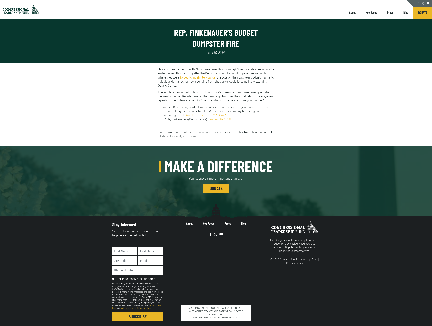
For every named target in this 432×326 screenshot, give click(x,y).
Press (390, 12)
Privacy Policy (294, 263)
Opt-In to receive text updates (135, 279)
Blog (405, 12)
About (352, 12)
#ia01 (189, 115)
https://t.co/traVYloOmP (210, 115)
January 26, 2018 (219, 119)
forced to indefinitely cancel (198, 77)
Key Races (371, 12)
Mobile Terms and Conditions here (135, 308)
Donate (422, 12)
